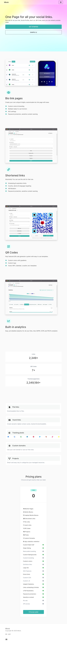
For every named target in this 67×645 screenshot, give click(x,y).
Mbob (6, 2)
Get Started (33, 27)
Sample (33, 32)
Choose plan (33, 612)
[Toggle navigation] (61, 2)
